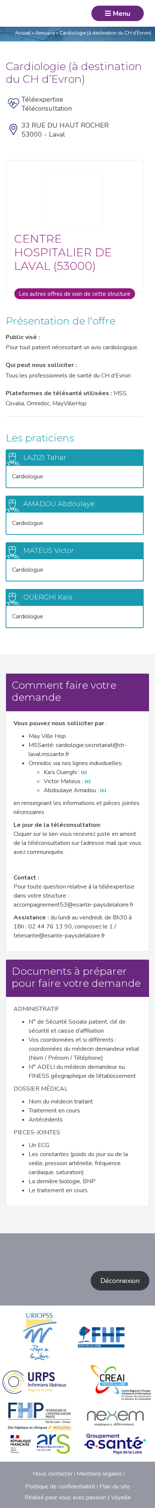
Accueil (23, 33)
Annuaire (45, 33)
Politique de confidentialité (60, 1486)
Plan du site (114, 1486)
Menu (120, 13)
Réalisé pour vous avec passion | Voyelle (77, 1497)
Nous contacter (53, 1474)
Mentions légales (99, 1474)
